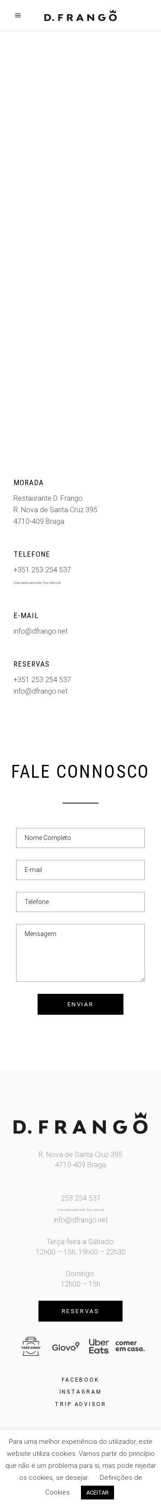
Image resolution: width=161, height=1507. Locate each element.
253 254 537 (81, 1198)
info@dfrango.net (40, 631)
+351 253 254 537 (42, 570)
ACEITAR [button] (97, 1492)
